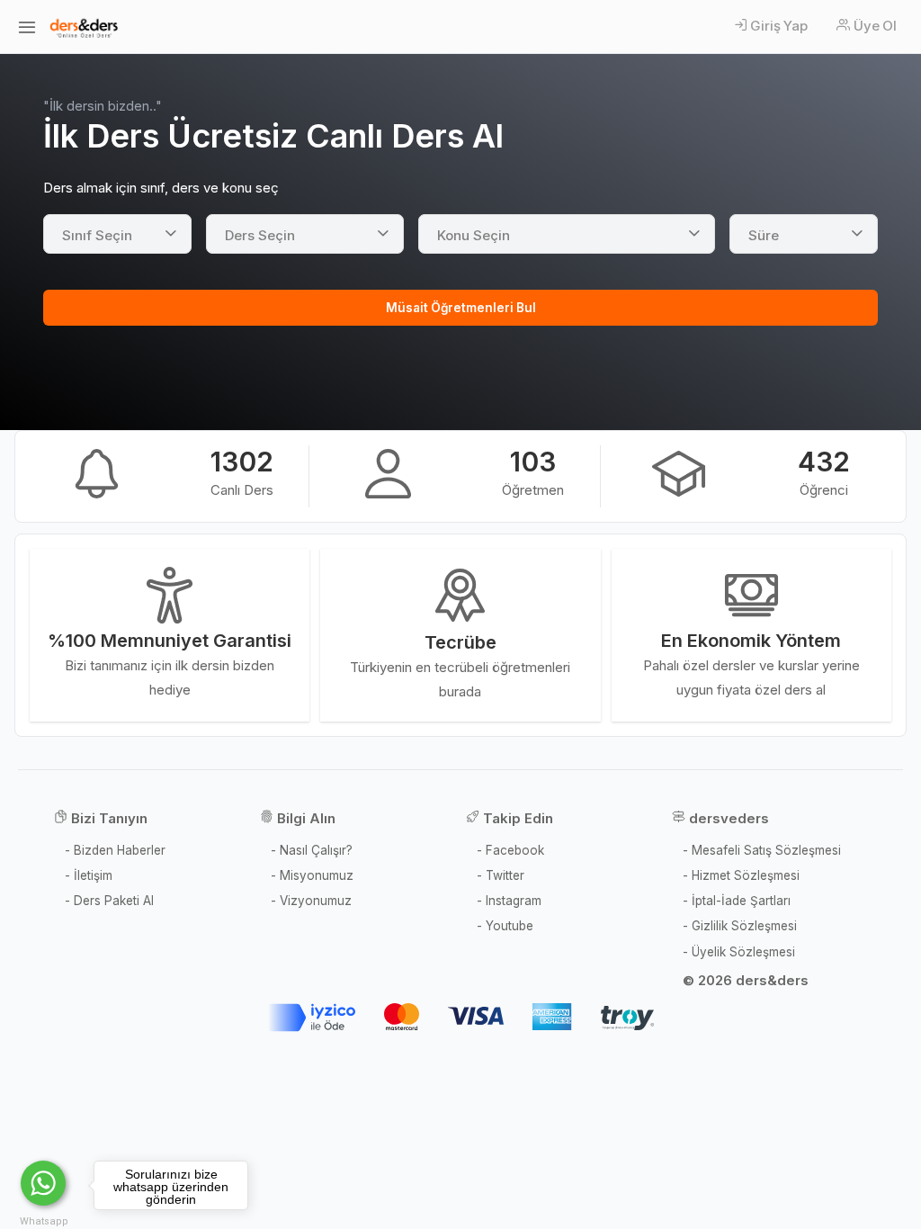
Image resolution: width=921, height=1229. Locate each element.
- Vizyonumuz (311, 900)
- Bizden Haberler (115, 850)
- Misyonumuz (312, 875)
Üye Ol (875, 25)
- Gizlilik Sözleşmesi (740, 926)
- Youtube (505, 926)
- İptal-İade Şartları (737, 900)
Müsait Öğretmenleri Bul (461, 308)
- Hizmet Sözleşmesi (741, 875)
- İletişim (88, 875)
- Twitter (500, 875)
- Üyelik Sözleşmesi (739, 952)
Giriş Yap (778, 25)
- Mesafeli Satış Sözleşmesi (762, 850)
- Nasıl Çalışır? (312, 850)
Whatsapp (44, 1221)
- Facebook (510, 850)
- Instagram (509, 900)
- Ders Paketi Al (109, 900)
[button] (117, 234)
